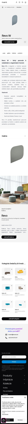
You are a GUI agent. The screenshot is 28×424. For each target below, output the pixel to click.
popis (4, 53)
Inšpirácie (8, 379)
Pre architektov (8, 391)
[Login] (16, 2)
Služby (5, 388)
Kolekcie (7, 383)
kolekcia (14, 53)
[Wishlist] (19, 2)
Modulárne (19, 7)
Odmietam (20, 420)
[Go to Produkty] (3, 7)
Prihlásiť (14, 361)
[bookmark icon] (25, 41)
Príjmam (8, 420)
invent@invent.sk (13, 334)
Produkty (7, 375)
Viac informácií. (5, 414)
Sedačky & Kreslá (10, 7)
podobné (20, 53)
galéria (8, 53)
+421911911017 (12, 337)
